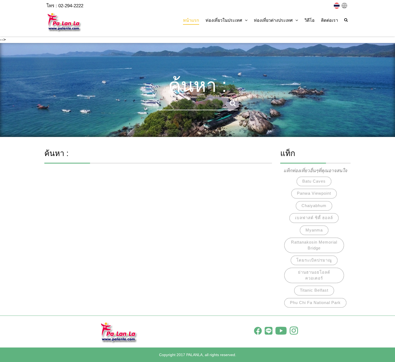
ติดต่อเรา (329, 20)
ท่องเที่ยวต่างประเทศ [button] (273, 20)
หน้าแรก (191, 20)
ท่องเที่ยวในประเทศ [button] (224, 20)
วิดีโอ (309, 20)
